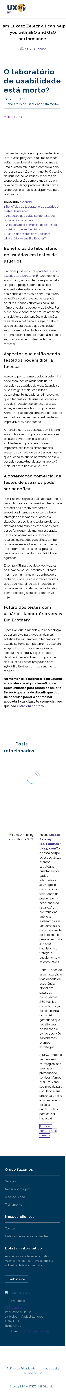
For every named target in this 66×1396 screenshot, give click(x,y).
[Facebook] (6, 723)
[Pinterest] (17, 723)
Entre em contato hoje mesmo (48, 1131)
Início (37, 14)
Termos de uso (33, 1373)
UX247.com (47, 848)
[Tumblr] (22, 723)
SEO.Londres (14, 1307)
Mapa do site (51, 1368)
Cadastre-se (16, 1279)
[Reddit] (33, 723)
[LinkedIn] (28, 723)
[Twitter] (11, 723)
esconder (26, 202)
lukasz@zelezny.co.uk (34, 1331)
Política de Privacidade (21, 1368)
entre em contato (30, 706)
